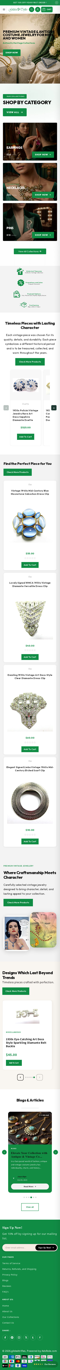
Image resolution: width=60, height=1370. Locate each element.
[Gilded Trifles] (18, 9)
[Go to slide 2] (26, 1197)
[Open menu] (4, 9)
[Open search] (31, 9)
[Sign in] (37, 9)
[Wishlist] (37, 373)
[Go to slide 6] (35, 1197)
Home (5, 1305)
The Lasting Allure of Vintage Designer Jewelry (27, 1154)
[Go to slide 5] (33, 1197)
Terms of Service (11, 1263)
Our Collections (10, 1317)
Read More (28, 1186)
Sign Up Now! (44, 1248)
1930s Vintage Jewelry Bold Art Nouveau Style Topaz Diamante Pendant (26, 1042)
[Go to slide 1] (24, 1197)
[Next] (39, 1077)
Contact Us (8, 1322)
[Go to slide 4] (31, 1197)
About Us (7, 1311)
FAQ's (5, 1291)
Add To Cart (25, 436)
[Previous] (20, 1077)
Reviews (6, 1285)
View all (30, 1207)
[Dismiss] (56, 2)
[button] (28, 80)
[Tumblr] (33, 1337)
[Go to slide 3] (28, 1197)
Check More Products (30, 361)
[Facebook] (5, 1337)
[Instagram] (19, 1337)
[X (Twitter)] (26, 1337)
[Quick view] (48, 1019)
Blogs (5, 1280)
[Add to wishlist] (48, 1007)
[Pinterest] (12, 1337)
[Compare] (48, 1013)
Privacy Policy (9, 1274)
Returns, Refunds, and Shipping (19, 1268)
